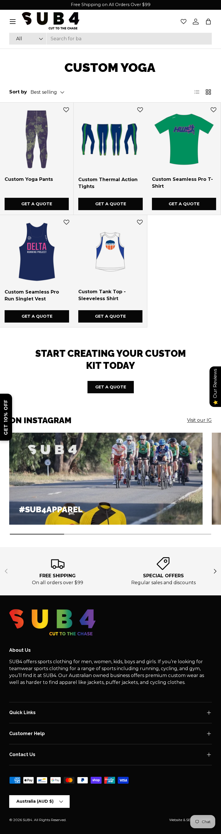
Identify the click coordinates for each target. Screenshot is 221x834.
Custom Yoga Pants (29, 179)
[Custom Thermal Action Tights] (110, 139)
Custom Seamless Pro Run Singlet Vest (32, 295)
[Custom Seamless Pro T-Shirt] (184, 139)
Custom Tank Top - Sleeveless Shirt (102, 295)
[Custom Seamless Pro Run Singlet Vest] (37, 252)
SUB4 (27, 820)
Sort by (18, 92)
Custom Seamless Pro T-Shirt (182, 183)
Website (175, 820)
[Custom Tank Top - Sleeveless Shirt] (110, 252)
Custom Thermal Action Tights (108, 183)
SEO (190, 820)
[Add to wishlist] (66, 110)
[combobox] (110, 39)
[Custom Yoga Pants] (37, 139)
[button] (208, 21)
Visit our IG (199, 420)
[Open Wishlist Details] (183, 21)
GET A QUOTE (110, 387)
